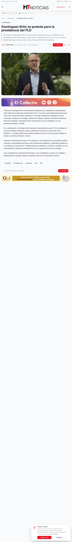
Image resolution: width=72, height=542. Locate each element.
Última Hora (62, 7)
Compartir (59, 45)
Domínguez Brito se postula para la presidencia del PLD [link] (25, 18)
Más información (53, 534)
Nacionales (10, 18)
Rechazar (59, 537)
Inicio (2, 18)
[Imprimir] (65, 44)
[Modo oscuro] (70, 1)
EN (67, 1)
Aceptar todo (44, 537)
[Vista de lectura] (69, 44)
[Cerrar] (68, 526)
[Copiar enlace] (50, 44)
